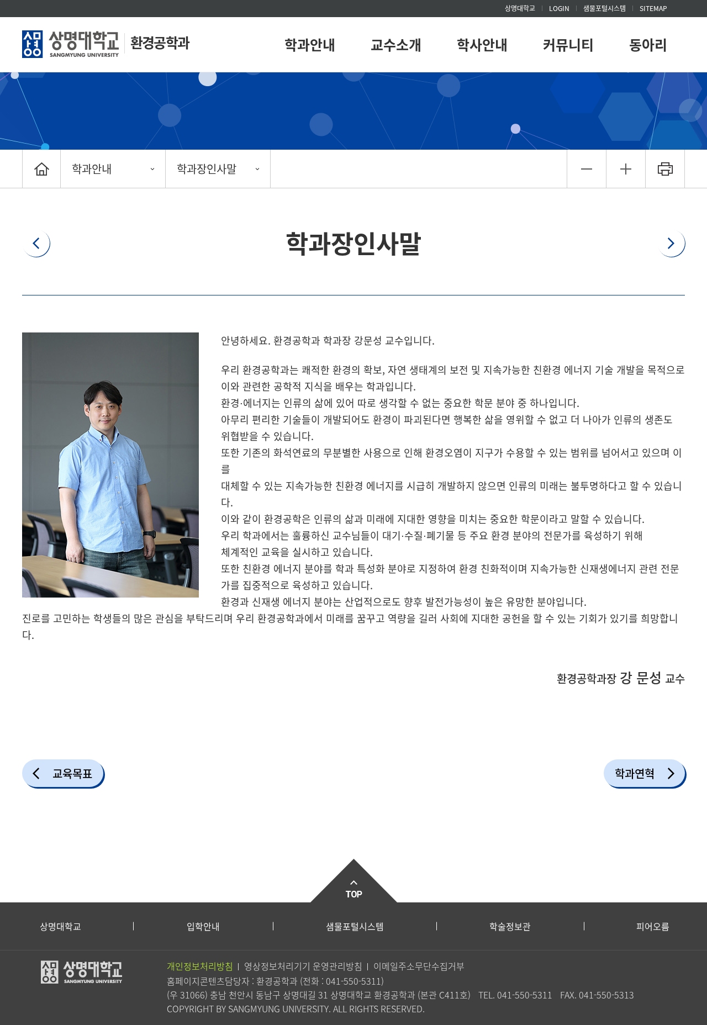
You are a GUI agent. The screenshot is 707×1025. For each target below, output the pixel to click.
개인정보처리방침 (200, 966)
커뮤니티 (568, 44)
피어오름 (652, 926)
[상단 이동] (353, 880)
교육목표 (72, 773)
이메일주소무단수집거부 (419, 966)
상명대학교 (520, 8)
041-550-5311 (353, 980)
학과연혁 (635, 773)
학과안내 (309, 44)
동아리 (648, 44)
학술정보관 (510, 926)
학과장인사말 (206, 169)
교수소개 (396, 44)
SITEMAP (653, 8)
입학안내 (203, 926)
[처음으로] (41, 169)
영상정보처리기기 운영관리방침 (303, 966)
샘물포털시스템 (355, 926)
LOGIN (559, 8)
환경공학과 (159, 42)
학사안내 (482, 44)
